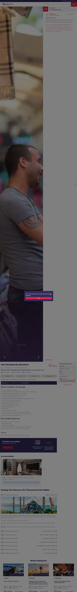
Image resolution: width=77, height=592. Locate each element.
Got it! (39, 298)
